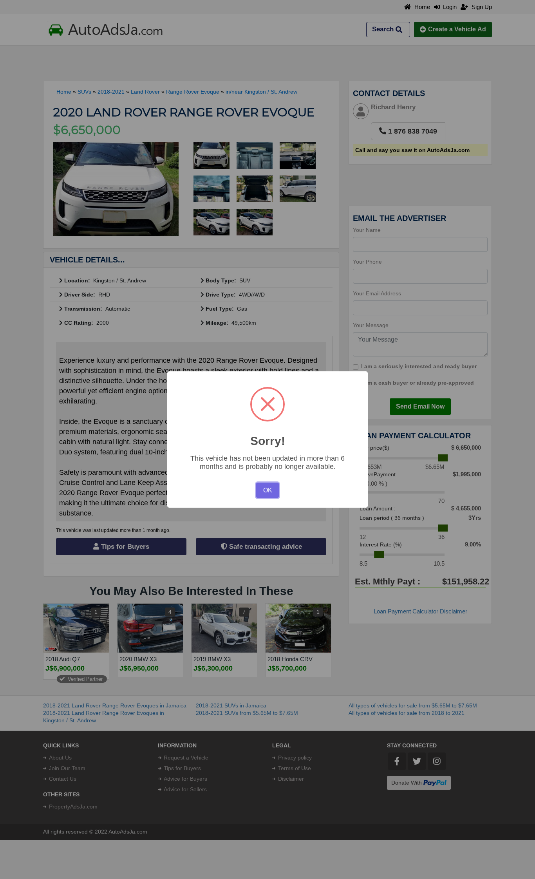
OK (267, 490)
